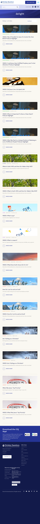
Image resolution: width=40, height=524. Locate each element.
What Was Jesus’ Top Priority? (11, 388)
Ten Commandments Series (24, 453)
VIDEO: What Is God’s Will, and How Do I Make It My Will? (20, 191)
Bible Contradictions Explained (24, 457)
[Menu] (37, 2)
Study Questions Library (24, 447)
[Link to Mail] (37, 491)
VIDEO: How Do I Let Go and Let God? (14, 314)
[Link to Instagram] (34, 491)
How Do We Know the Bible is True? (24, 460)
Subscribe (14, 484)
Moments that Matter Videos (8, 475)
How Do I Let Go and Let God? (11, 289)
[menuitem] (37, 2)
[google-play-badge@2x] (34, 434)
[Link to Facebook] (24, 491)
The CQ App (5, 451)
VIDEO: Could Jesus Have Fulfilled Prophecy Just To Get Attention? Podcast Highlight (19, 64)
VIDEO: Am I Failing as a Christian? (13, 363)
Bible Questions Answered (24, 464)
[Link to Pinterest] (31, 491)
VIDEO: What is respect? (10, 240)
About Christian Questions (7, 448)
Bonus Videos (7, 478)
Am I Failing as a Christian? (11, 338)
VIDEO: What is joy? (9, 215)
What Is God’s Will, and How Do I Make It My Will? (18, 166)
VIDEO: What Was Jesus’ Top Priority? (14, 412)
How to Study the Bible (24, 450)
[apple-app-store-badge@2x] (27, 434)
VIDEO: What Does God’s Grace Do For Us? (15, 265)
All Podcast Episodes (8, 469)
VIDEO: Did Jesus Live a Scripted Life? (14, 89)
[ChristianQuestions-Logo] (7, 3)
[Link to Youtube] (26, 491)
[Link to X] (29, 491)
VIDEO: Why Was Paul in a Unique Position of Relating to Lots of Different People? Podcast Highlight (19, 141)
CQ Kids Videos (7, 472)
